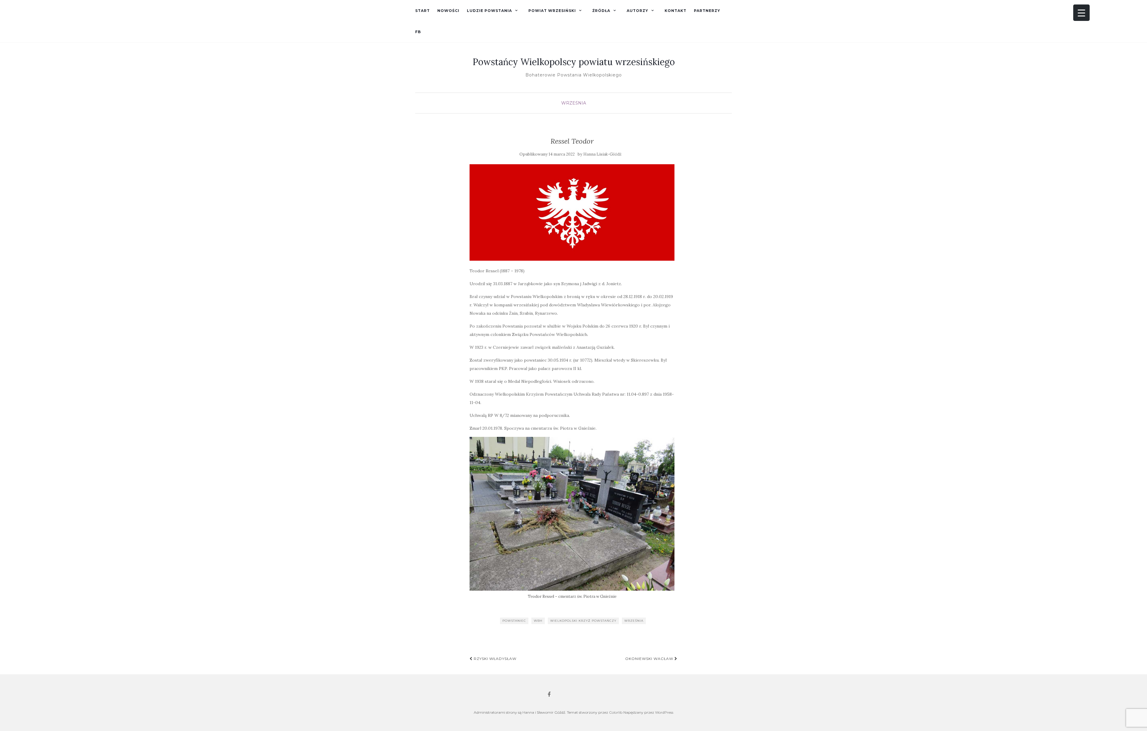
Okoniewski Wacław (649, 658)
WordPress (664, 712)
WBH (538, 621)
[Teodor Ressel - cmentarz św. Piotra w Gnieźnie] (572, 514)
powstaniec (514, 621)
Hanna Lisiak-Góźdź (602, 154)
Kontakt (675, 10)
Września (573, 103)
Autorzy (637, 10)
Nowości (448, 10)
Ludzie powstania (489, 10)
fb (418, 32)
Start (422, 10)
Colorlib (615, 712)
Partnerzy (707, 10)
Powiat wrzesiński (552, 10)
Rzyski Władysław (494, 658)
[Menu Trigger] (1081, 12)
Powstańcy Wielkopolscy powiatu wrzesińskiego (574, 61)
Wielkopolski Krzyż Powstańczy (583, 621)
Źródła (601, 10)
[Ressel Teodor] (572, 212)
